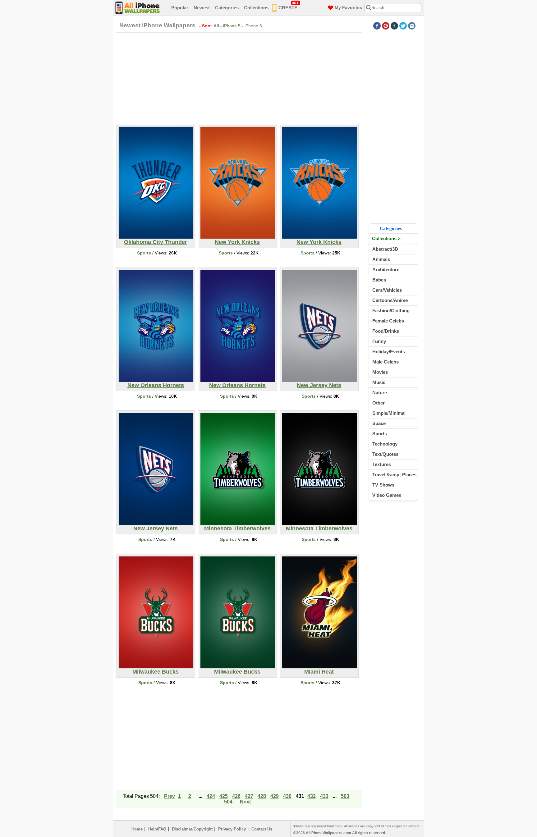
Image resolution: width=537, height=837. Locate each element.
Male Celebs (385, 361)
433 (324, 796)
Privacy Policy (232, 829)
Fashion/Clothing (391, 310)
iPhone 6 (253, 25)
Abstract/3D (385, 249)
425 (223, 796)
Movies (380, 372)
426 (236, 796)
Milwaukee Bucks (155, 672)
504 (228, 801)
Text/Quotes (385, 454)
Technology (384, 443)
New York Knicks (237, 242)
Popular (179, 7)
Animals (381, 259)
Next (245, 801)
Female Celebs (388, 320)
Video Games (386, 495)
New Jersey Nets (319, 385)
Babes (379, 279)
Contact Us (261, 829)
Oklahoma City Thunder (155, 242)
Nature (379, 392)
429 (274, 796)
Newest (202, 7)
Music (378, 382)
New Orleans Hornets (155, 385)
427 (249, 796)
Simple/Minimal (389, 413)
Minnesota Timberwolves (237, 528)
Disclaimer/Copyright (192, 829)
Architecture (385, 269)
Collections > (386, 238)
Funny (379, 341)
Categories (227, 7)
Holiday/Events (388, 351)
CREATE (288, 5)
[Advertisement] (239, 77)
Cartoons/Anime (390, 300)
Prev (169, 796)
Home (137, 829)
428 (262, 796)
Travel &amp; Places (394, 474)
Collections (256, 7)
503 (345, 796)
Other (378, 402)
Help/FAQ (157, 829)
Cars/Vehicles (387, 290)
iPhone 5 (232, 25)
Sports (144, 252)
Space (379, 423)
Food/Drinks (385, 331)
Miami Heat (319, 672)
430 (287, 796)
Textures (381, 464)
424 (211, 796)
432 (311, 796)
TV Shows (383, 484)
